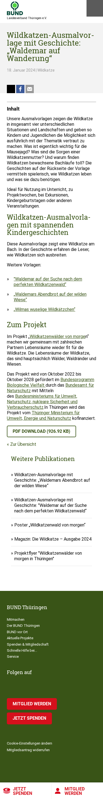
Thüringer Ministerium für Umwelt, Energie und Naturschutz (43, 415)
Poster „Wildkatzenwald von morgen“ (49, 525)
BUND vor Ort (17, 632)
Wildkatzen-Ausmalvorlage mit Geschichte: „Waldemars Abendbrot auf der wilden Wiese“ (52, 480)
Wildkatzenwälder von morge (57, 336)
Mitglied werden (32, 703)
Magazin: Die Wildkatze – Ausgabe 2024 (52, 539)
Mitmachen (15, 619)
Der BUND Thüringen (23, 626)
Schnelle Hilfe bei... (22, 650)
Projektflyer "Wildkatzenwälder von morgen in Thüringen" (48, 556)
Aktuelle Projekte (20, 638)
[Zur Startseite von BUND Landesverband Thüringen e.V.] (15, 8)
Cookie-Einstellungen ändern (29, 743)
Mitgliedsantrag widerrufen (28, 750)
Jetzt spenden (22, 791)
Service (13, 656)
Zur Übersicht (23, 444)
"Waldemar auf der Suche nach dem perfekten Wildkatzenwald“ (48, 281)
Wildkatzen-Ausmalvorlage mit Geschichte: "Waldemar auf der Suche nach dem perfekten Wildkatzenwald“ (50, 505)
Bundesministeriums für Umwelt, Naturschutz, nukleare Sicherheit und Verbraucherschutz (42, 402)
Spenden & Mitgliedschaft (28, 644)
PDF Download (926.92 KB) (41, 431)
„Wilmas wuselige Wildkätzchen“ (44, 309)
